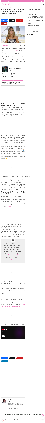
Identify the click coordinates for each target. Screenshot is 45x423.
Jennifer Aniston (5, 45)
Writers (21, 414)
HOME (5, 414)
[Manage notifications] (3, 420)
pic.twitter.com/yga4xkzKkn (14, 255)
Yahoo (9, 206)
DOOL (24, 4)
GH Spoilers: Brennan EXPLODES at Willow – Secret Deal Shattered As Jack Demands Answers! (36, 22)
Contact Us (33, 414)
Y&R (28, 4)
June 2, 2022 (13, 259)
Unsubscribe (22, 416)
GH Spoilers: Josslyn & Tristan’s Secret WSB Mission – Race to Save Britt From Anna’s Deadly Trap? (35, 17)
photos (15, 112)
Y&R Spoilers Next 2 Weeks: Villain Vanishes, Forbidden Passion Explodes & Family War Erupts (35, 27)
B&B (21, 4)
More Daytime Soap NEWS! (34, 9)
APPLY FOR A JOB (26, 414)
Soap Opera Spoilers (11, 414)
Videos (15, 4)
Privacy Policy (38, 414)
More (31, 4)
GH (18, 4)
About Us (17, 414)
